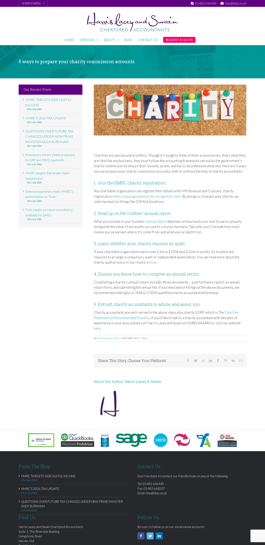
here (97, 328)
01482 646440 (153, 484)
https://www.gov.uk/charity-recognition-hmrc (147, 196)
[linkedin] (159, 535)
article (151, 262)
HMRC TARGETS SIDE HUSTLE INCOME (48, 476)
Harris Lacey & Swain (108, 338)
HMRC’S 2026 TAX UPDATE (45, 118)
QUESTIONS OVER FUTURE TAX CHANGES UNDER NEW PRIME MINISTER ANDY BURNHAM (49, 136)
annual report (156, 221)
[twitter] (150, 535)
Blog (144, 338)
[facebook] (141, 535)
